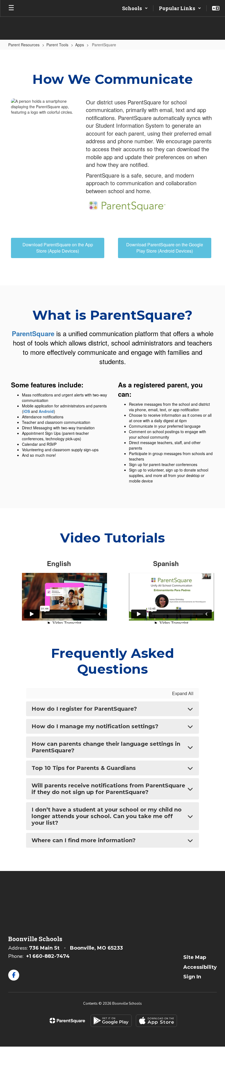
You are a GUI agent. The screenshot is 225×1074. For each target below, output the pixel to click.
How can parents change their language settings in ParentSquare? (106, 747)
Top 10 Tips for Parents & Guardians (84, 768)
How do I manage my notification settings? (95, 726)
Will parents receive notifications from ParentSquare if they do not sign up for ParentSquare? (108, 788)
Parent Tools (57, 44)
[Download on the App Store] (156, 1021)
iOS (26, 411)
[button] (135, 8)
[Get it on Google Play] (111, 1021)
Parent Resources (24, 44)
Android (46, 411)
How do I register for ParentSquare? (84, 708)
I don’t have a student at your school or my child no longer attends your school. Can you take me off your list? (107, 816)
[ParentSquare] (67, 1020)
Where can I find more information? (84, 840)
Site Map (194, 957)
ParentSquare (33, 333)
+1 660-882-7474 (48, 956)
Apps (79, 44)
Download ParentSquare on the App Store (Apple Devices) (57, 247)
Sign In (192, 977)
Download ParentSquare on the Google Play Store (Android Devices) (164, 247)
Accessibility (200, 967)
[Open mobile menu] (11, 8)
